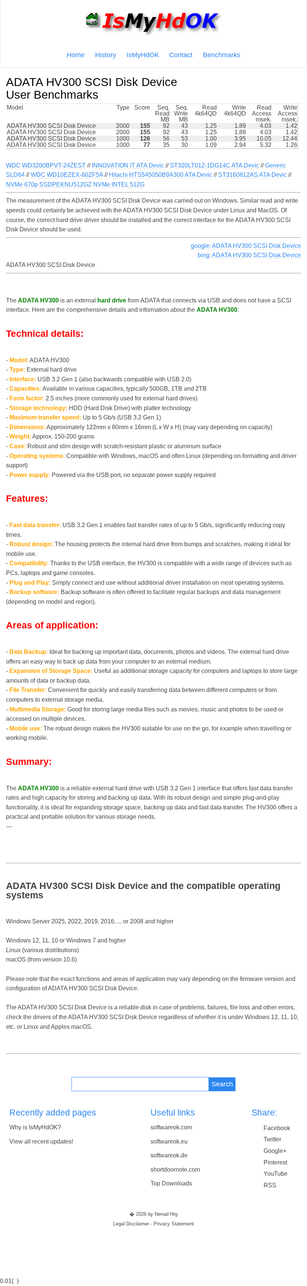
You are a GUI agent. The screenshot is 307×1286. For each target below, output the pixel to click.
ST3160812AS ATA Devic (252, 175)
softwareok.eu (169, 1141)
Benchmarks (221, 55)
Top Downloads (171, 1183)
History (105, 55)
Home (76, 55)
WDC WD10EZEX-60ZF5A (67, 175)
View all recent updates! (41, 1141)
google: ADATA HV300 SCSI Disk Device (246, 246)
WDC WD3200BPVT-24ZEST (46, 165)
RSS (270, 1185)
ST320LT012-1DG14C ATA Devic (214, 165)
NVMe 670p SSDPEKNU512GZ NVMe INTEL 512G (75, 184)
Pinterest (275, 1162)
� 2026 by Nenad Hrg (153, 1214)
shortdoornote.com (175, 1169)
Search (222, 1084)
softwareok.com (171, 1127)
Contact (180, 55)
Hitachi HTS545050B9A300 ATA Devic (160, 175)
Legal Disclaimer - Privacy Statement (153, 1224)
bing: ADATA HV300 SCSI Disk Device (249, 255)
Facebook (277, 1128)
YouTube (276, 1173)
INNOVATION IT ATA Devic (128, 165)
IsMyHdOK (143, 55)
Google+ (275, 1151)
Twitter (272, 1139)
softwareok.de (169, 1155)
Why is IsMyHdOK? (35, 1127)
